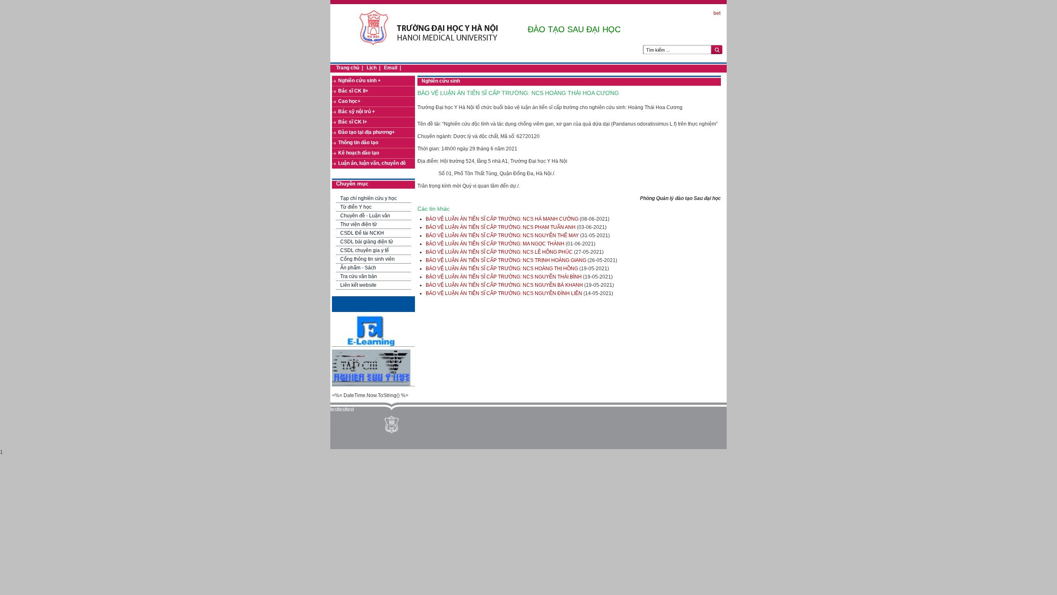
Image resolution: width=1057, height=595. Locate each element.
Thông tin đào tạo (358, 142)
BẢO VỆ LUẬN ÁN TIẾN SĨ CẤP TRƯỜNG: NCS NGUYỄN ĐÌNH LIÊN (504, 293)
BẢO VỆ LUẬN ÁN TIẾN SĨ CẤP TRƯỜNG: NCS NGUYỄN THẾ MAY (502, 235)
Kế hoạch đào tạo (358, 153)
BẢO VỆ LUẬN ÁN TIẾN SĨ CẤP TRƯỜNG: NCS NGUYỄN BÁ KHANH (504, 285)
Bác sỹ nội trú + (356, 111)
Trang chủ (347, 68)
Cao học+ (349, 101)
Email (390, 68)
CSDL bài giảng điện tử (366, 242)
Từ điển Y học (356, 207)
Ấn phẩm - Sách (358, 268)
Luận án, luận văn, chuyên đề (372, 163)
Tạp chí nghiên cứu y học (368, 198)
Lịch (372, 68)
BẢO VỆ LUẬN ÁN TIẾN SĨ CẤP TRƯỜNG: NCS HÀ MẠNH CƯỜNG (502, 219)
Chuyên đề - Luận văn (365, 216)
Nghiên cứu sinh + (359, 80)
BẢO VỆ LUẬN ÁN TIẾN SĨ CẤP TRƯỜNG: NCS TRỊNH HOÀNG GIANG (506, 260)
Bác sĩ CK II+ (353, 91)
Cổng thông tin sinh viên (367, 259)
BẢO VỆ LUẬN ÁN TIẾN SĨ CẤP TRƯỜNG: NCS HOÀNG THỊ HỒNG (502, 268)
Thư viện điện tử (358, 224)
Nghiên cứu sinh (441, 81)
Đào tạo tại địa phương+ (366, 132)
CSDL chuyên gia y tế (364, 250)
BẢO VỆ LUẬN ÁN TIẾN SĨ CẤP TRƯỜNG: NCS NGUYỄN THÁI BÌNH (504, 277)
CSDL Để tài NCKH (362, 233)
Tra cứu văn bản (358, 276)
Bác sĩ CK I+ (352, 122)
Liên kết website (358, 285)
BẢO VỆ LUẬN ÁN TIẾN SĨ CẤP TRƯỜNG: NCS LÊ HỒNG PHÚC (499, 252)
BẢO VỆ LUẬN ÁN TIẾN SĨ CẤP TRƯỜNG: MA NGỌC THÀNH (495, 244)
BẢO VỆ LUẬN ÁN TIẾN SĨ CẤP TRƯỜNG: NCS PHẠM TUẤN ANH (501, 227)
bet (716, 13)
